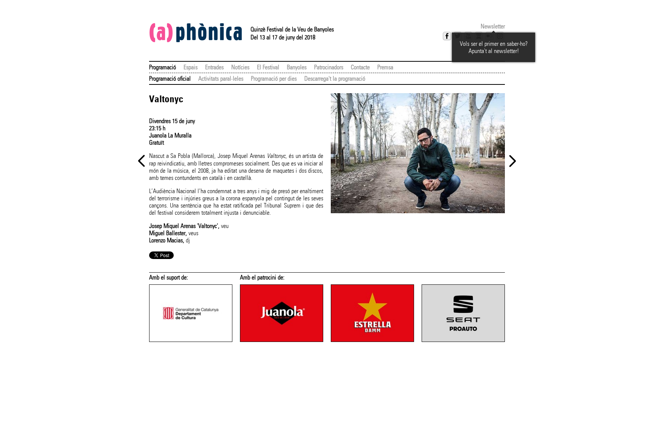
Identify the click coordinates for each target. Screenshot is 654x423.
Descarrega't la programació (334, 78)
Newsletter (493, 26)
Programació (162, 67)
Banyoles (297, 67)
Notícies (240, 67)
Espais (191, 67)
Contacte (360, 67)
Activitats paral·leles (220, 78)
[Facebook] (447, 36)
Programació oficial (170, 78)
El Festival (268, 67)
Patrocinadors (328, 67)
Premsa (385, 67)
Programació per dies (274, 78)
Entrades (214, 67)
